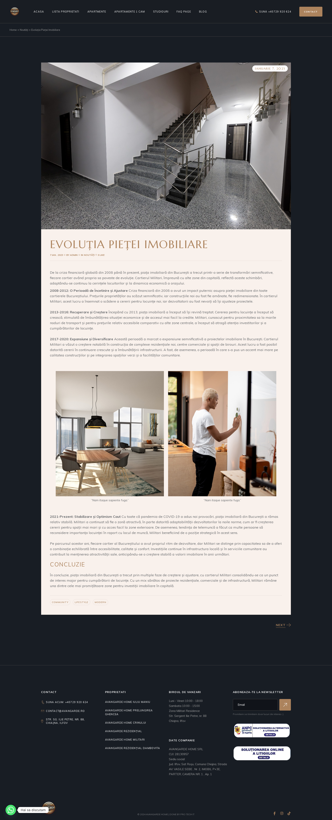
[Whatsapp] (11, 810)
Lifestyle (81, 602)
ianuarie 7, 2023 (270, 68)
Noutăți (24, 29)
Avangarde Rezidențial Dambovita (132, 748)
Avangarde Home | (158, 814)
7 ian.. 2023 (56, 255)
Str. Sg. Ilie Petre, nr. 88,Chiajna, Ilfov (65, 721)
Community (60, 602)
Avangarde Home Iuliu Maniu (127, 701)
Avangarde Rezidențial (123, 731)
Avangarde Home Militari (125, 739)
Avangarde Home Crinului (125, 722)
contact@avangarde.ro (65, 710)
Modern (100, 602)
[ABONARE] (285, 705)
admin (72, 255)
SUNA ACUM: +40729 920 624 (67, 702)
